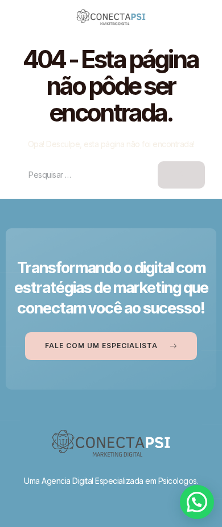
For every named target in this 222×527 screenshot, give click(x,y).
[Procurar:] (111, 174)
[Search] (181, 175)
